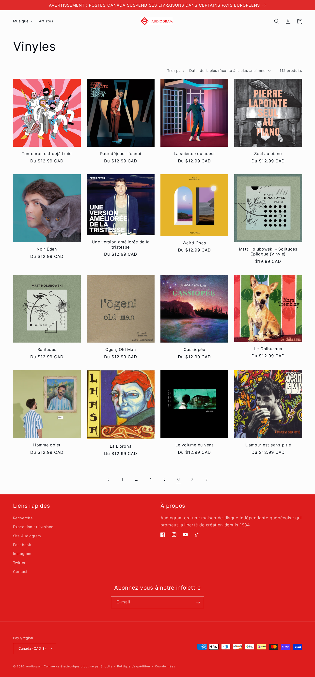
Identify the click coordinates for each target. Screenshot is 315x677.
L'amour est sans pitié (268, 444)
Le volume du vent (194, 444)
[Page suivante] (206, 479)
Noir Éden (47, 249)
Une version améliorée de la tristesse (120, 244)
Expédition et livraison (33, 527)
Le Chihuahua (268, 348)
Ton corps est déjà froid (47, 153)
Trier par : (175, 70)
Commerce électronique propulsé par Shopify (78, 666)
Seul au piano (268, 153)
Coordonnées (165, 666)
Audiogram (34, 666)
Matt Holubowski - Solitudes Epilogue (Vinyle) (268, 251)
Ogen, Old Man (120, 349)
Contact (20, 571)
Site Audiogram (27, 536)
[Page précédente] (108, 479)
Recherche (23, 518)
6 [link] (178, 479)
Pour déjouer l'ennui (120, 153)
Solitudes (47, 349)
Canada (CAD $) (32, 648)
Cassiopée (194, 349)
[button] (23, 21)
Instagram (22, 553)
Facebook (22, 545)
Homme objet (47, 444)
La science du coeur (194, 153)
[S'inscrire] (198, 602)
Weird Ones (194, 242)
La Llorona (121, 446)
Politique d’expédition (133, 666)
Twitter (19, 563)
